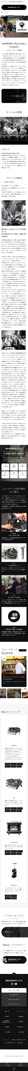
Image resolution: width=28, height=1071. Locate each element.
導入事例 (7, 1016)
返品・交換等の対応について (10, 1042)
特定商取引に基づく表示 (21, 1039)
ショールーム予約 (7, 1065)
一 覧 (22, 650)
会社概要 (7, 1026)
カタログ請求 (21, 1032)
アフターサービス (21, 1011)
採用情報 (21, 1021)
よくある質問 (7, 1032)
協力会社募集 (20, 1042)
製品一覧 (7, 1011)
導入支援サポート (21, 1026)
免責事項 (13, 1039)
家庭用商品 (21, 1016)
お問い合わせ (21, 1065)
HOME (2, 12)
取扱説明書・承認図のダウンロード (7, 1021)
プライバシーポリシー (6, 1039)
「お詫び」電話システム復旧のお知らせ (16, 1)
